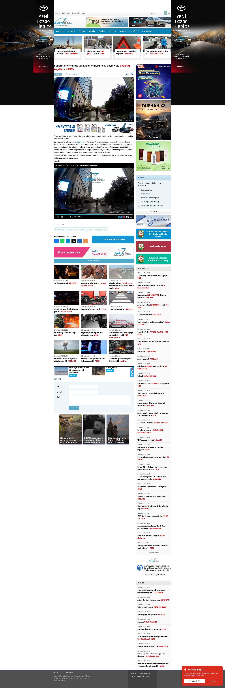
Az (165, 13)
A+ (132, 74)
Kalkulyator (66, 13)
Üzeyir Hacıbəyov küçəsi (98, 230)
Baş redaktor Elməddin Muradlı (140, 673)
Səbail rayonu (60, 230)
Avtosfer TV (134, 31)
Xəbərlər (92, 31)
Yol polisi (112, 31)
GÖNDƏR (74, 408)
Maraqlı (123, 32)
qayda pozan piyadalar (77, 230)
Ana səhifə (60, 31)
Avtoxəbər (71, 32)
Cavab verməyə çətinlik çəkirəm (152, 205)
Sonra (213, 681)
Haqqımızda (76, 13)
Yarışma (57, 13)
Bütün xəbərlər (154, 553)
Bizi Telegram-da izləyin (115, 239)
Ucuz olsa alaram (147, 190)
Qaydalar (102, 31)
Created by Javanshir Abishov (139, 676)
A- (127, 74)
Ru (169, 13)
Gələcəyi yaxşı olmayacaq (150, 202)
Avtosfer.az (79, 142)
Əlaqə (83, 13)
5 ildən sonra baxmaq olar (150, 198)
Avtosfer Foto (147, 31)
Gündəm (82, 32)
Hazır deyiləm (145, 194)
